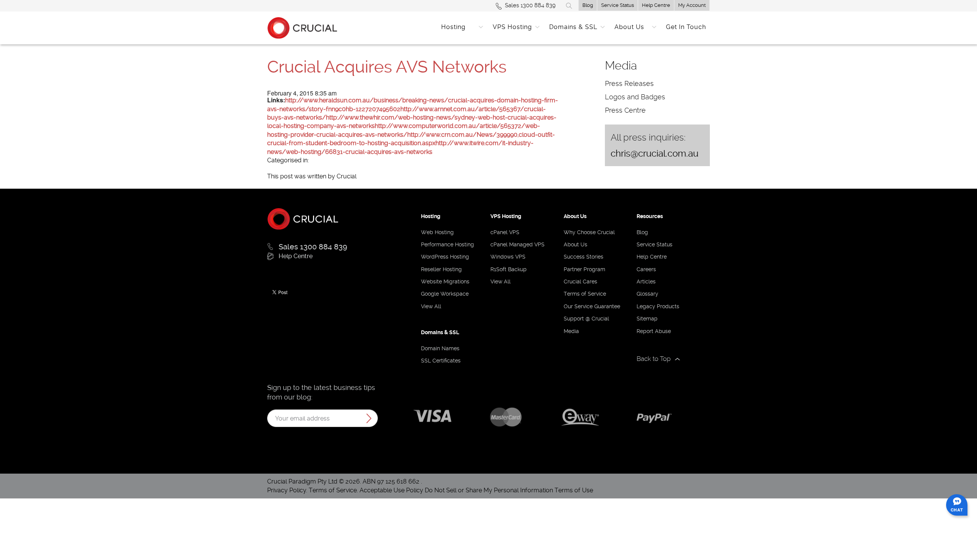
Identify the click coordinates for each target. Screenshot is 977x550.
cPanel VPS (504, 232)
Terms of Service (585, 294)
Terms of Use (574, 490)
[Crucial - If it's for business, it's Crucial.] (303, 218)
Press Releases (629, 83)
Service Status (617, 5)
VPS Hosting (512, 27)
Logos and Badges (635, 97)
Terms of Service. (333, 490)
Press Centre (625, 110)
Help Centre (656, 5)
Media (571, 331)
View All (431, 306)
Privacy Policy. (288, 490)
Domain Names (440, 348)
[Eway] (580, 416)
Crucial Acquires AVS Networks (386, 67)
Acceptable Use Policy (391, 490)
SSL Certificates (441, 361)
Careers (646, 269)
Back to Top (654, 358)
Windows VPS (508, 257)
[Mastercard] (506, 417)
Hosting (453, 27)
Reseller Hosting (441, 269)
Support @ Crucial (586, 318)
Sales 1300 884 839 (530, 5)
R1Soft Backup (508, 269)
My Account (692, 5)
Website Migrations (445, 281)
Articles (646, 281)
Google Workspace (445, 294)
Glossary (647, 294)
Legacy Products (658, 306)
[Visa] (432, 417)
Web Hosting (437, 232)
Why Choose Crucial (589, 232)
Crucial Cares (580, 281)
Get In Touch (686, 27)
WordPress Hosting (445, 257)
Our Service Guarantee (592, 306)
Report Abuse (654, 331)
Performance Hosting (447, 244)
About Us (629, 27)
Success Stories (583, 257)
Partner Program (584, 269)
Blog (587, 5)
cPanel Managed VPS (517, 244)
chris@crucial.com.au (654, 153)
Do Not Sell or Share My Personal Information (489, 490)
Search (569, 5)
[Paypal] (654, 418)
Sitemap (647, 318)
